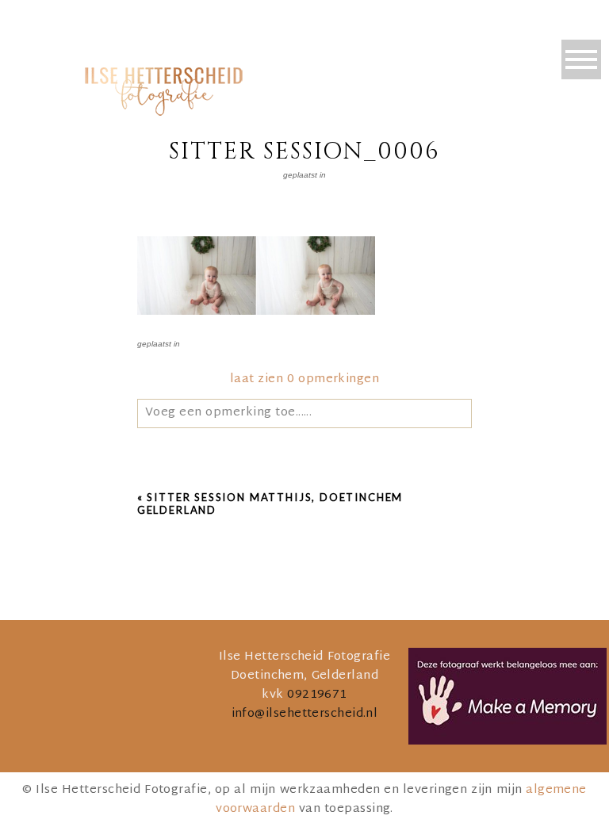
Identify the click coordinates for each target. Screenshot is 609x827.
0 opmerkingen (304, 379)
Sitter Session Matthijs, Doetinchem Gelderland (270, 503)
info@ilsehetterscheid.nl (305, 714)
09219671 (317, 695)
